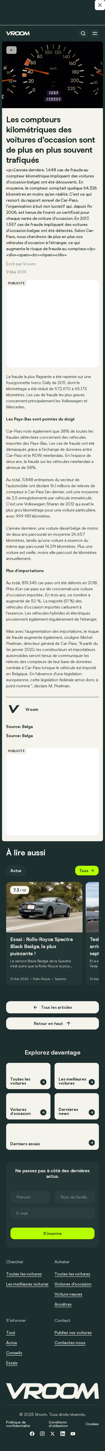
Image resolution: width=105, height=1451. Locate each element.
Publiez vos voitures (73, 1332)
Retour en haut (48, 1023)
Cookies (92, 1424)
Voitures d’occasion (73, 1283)
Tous (83, 870)
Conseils (14, 1352)
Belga (27, 735)
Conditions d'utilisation (58, 1424)
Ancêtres (63, 1304)
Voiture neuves (68, 1294)
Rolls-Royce (41, 978)
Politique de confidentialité (18, 1424)
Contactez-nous (70, 1343)
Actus (15, 870)
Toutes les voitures (24, 1273)
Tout (10, 1332)
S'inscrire (52, 1233)
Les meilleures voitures (27, 1283)
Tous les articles (56, 1007)
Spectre (60, 978)
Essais (12, 1362)
